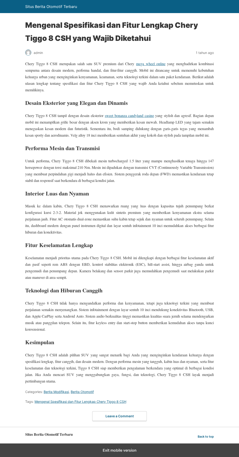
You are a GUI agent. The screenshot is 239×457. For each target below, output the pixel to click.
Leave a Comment (119, 416)
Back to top (206, 436)
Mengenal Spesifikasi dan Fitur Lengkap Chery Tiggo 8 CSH (80, 402)
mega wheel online (150, 63)
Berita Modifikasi (56, 392)
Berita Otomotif (82, 392)
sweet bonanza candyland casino (129, 115)
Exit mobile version (120, 450)
